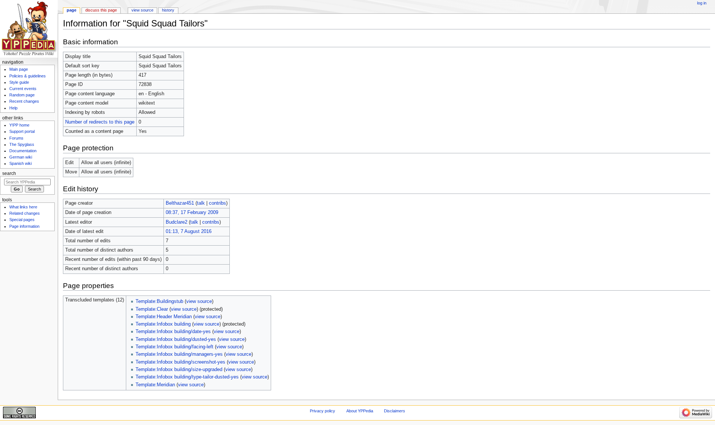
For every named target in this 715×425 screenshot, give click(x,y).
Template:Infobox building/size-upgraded (179, 369)
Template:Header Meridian (164, 316)
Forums (16, 138)
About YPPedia (359, 411)
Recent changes (24, 101)
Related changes (24, 213)
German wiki (20, 157)
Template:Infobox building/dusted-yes (176, 339)
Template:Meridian (155, 384)
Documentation (22, 150)
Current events (22, 88)
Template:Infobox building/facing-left (174, 346)
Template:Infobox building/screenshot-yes (180, 362)
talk (201, 203)
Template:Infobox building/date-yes (173, 331)
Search (9, 173)
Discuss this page (101, 10)
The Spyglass (21, 144)
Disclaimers (394, 411)
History (168, 10)
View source (142, 10)
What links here (23, 207)
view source (199, 301)
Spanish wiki (20, 163)
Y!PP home (19, 125)
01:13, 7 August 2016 (189, 231)
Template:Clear (152, 309)
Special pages (22, 219)
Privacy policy (322, 411)
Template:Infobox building (163, 324)
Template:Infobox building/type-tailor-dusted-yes (187, 377)
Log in (701, 3)
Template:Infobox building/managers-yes (179, 354)
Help (13, 108)
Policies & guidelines (27, 76)
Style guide (19, 82)
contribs (217, 203)
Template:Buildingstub (159, 301)
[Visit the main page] (29, 29)
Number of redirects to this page (99, 122)
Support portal (22, 131)
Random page (22, 95)
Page (71, 10)
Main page (18, 69)
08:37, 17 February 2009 (192, 212)
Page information (24, 226)
